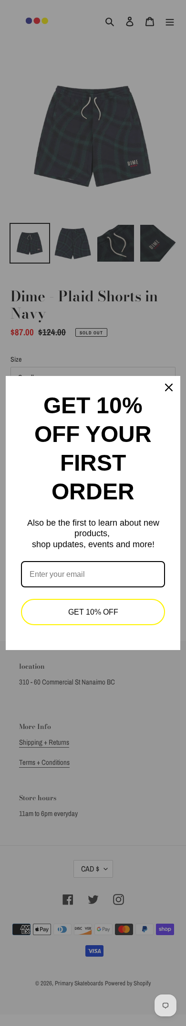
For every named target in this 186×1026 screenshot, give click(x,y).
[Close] (168, 387)
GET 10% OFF (93, 612)
